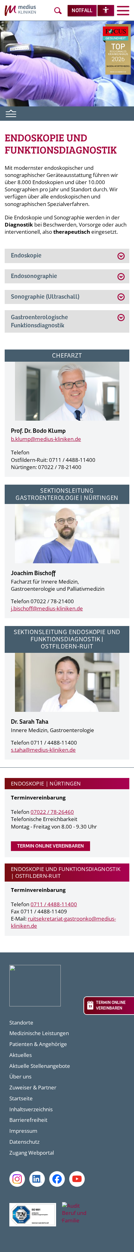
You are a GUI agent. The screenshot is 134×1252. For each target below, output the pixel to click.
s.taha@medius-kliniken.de (43, 749)
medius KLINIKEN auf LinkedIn (37, 1179)
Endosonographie (34, 276)
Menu (11, 112)
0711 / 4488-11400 (54, 904)
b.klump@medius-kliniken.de (46, 439)
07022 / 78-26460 (52, 811)
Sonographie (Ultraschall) (45, 297)
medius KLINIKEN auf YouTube (77, 1179)
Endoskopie (26, 255)
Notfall (82, 11)
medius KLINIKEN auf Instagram (17, 1179)
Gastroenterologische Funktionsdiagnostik (39, 321)
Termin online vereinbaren (50, 846)
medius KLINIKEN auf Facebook (57, 1179)
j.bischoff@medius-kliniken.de (47, 608)
